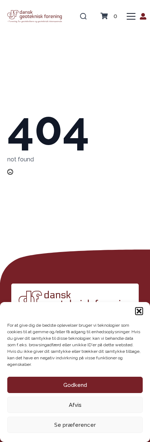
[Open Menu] (131, 16)
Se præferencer (75, 425)
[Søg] (83, 16)
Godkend (75, 385)
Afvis (75, 405)
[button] (139, 311)
